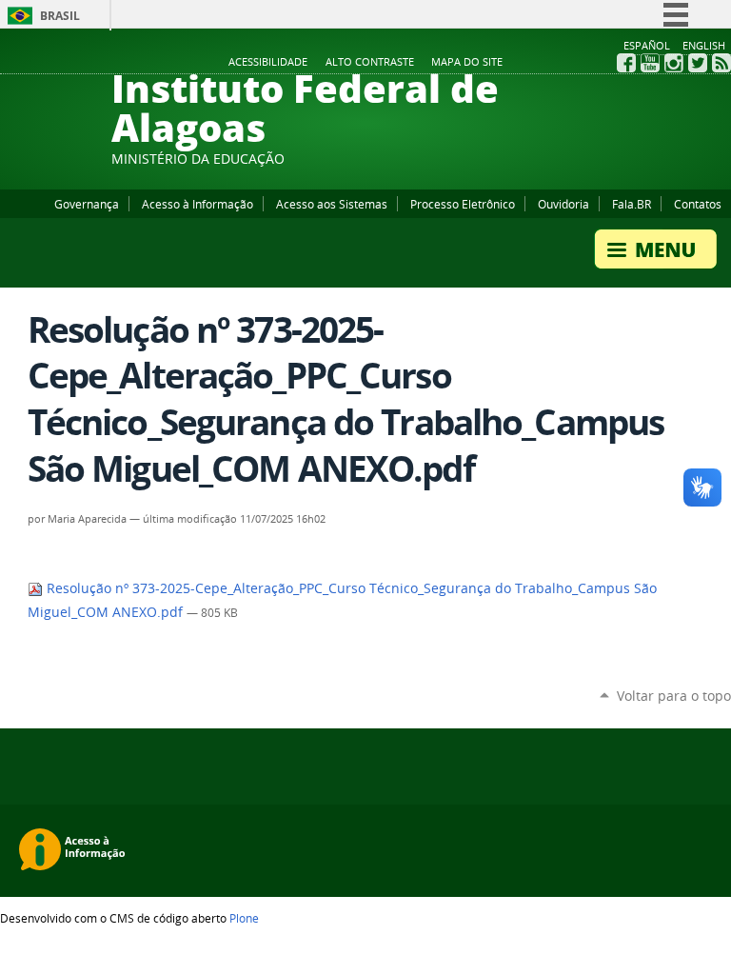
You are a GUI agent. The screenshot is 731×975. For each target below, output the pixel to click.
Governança (86, 203)
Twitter (697, 62)
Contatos (697, 203)
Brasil (60, 16)
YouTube (650, 62)
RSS (721, 62)
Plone (244, 917)
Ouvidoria (563, 203)
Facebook (626, 62)
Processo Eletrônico (462, 203)
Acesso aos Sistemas (331, 203)
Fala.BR (631, 203)
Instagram (673, 62)
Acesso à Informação (197, 203)
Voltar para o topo (674, 695)
